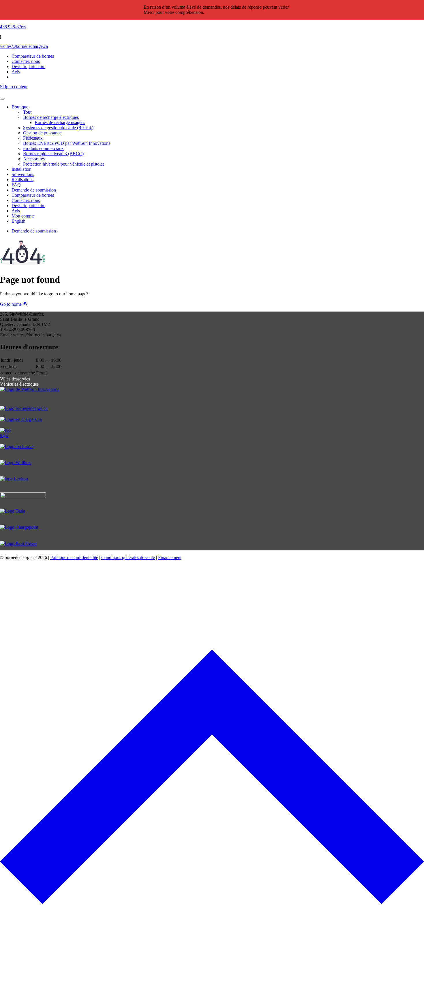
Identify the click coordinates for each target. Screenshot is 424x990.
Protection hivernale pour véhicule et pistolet (63, 164)
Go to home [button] (11, 304)
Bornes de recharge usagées (60, 122)
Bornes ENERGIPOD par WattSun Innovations (66, 143)
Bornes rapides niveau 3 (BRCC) (53, 153)
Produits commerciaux (43, 148)
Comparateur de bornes (33, 56)
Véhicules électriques (19, 384)
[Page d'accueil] (212, 92)
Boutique (20, 106)
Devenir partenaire (28, 205)
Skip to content (13, 86)
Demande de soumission (34, 189)
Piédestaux (33, 138)
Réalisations (22, 179)
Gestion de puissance (42, 132)
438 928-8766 (13, 26)
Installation (21, 169)
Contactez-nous (26, 200)
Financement (169, 557)
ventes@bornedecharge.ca (24, 46)
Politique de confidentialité (74, 557)
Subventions (23, 174)
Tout (27, 112)
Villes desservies (15, 378)
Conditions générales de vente (128, 557)
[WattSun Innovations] (212, 396)
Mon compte (23, 215)
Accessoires (34, 158)
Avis (16, 210)
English (18, 221)
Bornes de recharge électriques (51, 117)
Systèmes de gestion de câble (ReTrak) (58, 127)
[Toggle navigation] (2, 99)
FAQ (16, 184)
